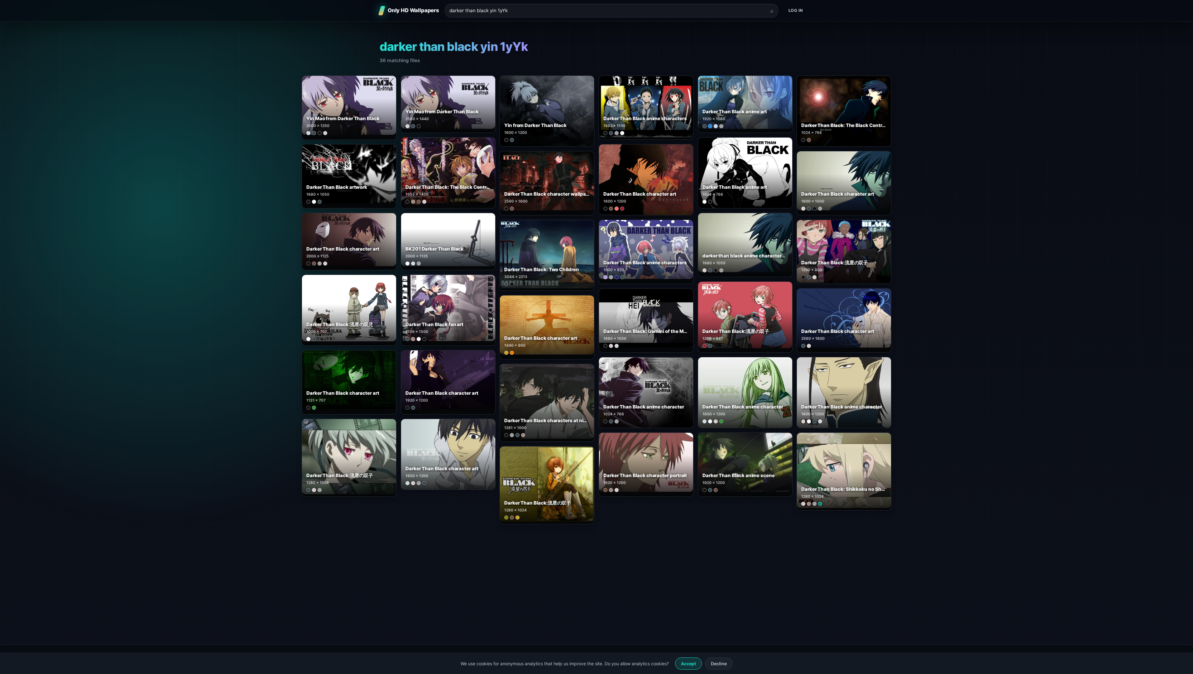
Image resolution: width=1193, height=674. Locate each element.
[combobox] (607, 11)
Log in (795, 10)
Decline (719, 663)
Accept (688, 663)
